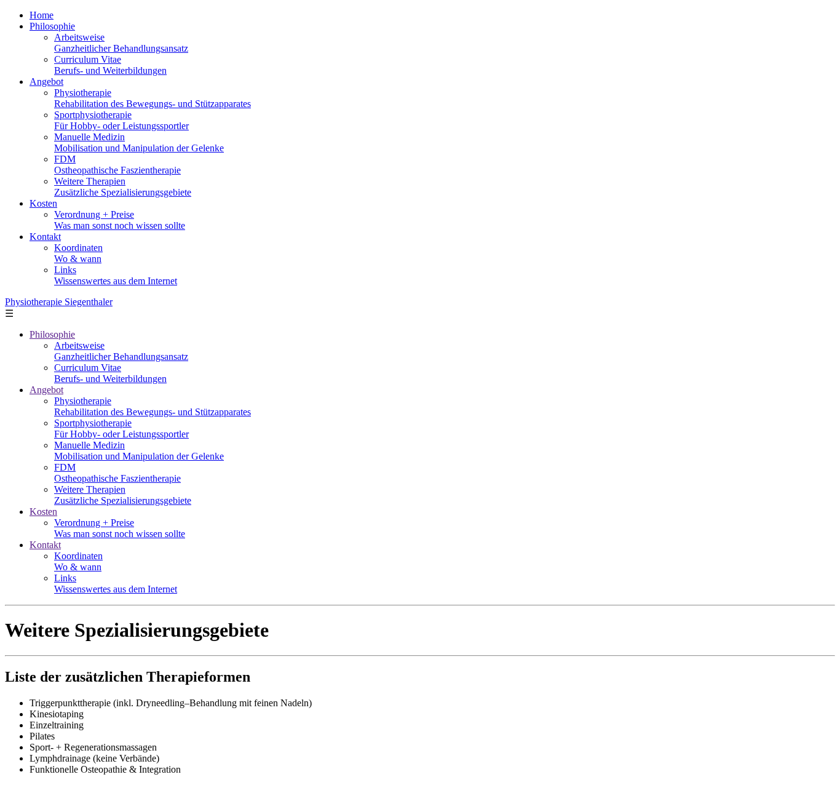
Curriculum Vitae (110, 65)
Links (115, 275)
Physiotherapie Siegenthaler (59, 302)
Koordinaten (78, 253)
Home (41, 15)
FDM (117, 164)
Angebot (46, 81)
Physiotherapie (152, 98)
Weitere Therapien (122, 186)
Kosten (43, 203)
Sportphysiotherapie (121, 120)
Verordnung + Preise (119, 220)
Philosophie (52, 26)
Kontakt (45, 236)
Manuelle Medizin (139, 142)
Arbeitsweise (121, 43)
